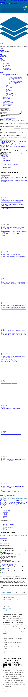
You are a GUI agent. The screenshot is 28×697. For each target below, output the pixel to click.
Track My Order (7, 69)
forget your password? (9, 118)
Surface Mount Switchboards (16, 78)
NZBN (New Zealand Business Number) (9, 135)
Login (1, 48)
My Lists (5, 66)
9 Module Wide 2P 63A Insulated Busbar (11, 408)
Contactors (8, 92)
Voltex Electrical (7, 160)
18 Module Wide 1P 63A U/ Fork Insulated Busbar (13, 330)
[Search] (25, 10)
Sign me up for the (12, 146)
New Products (6, 100)
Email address (3, 112)
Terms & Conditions (8, 527)
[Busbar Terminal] (13, 256)
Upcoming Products (7, 101)
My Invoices (6, 68)
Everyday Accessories (8, 102)
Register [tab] (6, 109)
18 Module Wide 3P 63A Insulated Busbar (11, 434)
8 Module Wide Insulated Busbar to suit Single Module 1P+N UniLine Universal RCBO (12, 201)
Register (2, 50)
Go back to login (4, 156)
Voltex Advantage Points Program (17, 146)
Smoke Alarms (6, 97)
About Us (5, 512)
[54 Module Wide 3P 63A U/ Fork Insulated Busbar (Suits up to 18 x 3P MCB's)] (13, 333)
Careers (5, 513)
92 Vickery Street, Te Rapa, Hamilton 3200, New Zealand (14, 535)
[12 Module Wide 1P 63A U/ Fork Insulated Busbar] (13, 282)
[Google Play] (4, 568)
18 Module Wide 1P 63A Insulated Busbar (11, 254)
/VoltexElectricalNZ (5, 545)
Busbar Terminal (5, 279)
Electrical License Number (6, 123)
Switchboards (9, 75)
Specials (5, 516)
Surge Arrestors (9, 90)
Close (1, 587)
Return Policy (20, 592)
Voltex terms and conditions (19, 141)
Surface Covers (12, 79)
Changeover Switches (11, 96)
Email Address (4, 126)
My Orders (7, 65)
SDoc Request (6, 529)
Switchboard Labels (13, 83)
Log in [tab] (2, 109)
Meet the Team (6, 510)
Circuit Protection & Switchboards (11, 74)
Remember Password (5, 115)
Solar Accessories (7, 105)
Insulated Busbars (10, 93)
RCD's (7, 86)
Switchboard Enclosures (14, 82)
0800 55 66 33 (3, 538)
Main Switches (9, 87)
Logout (1, 72)
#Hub (1, 43)
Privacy (5, 523)
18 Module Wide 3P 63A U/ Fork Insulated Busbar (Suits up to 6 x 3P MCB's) (13, 487)
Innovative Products (7, 98)
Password (2, 113)
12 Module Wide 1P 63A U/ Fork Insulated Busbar (13, 305)
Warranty (5, 525)
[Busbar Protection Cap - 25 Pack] (9, 360)
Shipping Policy (7, 592)
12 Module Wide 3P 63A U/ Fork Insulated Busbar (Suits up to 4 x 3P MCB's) (13, 460)
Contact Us (5, 514)
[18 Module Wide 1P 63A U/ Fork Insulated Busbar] (13, 308)
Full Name (3, 125)
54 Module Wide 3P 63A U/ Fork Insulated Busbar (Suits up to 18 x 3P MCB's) (13, 357)
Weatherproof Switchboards (15, 81)
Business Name (4, 134)
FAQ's (4, 528)
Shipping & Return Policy (9, 524)
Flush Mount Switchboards (15, 77)
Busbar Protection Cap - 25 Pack (9, 383)
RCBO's (8, 85)
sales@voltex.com (4, 543)
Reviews (5, 517)
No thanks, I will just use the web (8, 557)
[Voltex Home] (4, 3)
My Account (6, 63)
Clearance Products (7, 104)
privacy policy (5, 142)
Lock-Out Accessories (11, 94)
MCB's (7, 89)
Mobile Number (4, 132)
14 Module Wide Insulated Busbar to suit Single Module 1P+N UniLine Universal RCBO (12, 228)
